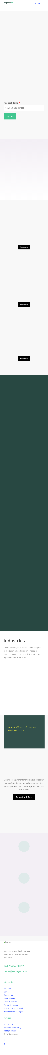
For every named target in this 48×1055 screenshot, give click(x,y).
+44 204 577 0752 (14, 966)
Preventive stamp (11, 1005)
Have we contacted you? (14, 1011)
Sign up (9, 116)
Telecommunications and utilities (20, 699)
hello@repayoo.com (16, 971)
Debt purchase (10, 1031)
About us (7, 988)
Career (6, 992)
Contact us (8, 995)
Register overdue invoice (14, 1008)
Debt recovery (9, 1024)
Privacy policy (9, 998)
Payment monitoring (12, 1027)
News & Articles (10, 1001)
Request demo (12, 103)
